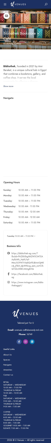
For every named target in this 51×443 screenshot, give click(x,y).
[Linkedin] (32, 341)
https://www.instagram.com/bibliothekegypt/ (27, 284)
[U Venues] (18, 4)
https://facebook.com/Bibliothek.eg (27, 276)
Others (23, 28)
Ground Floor (10, 28)
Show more (8, 86)
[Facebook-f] (19, 341)
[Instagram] (25, 341)
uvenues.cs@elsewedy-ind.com (29, 330)
